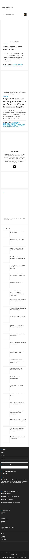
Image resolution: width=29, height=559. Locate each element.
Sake (4, 126)
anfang (3, 452)
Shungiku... (4, 537)
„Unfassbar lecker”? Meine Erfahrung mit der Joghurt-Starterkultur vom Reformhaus (17, 267)
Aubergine (16, 122)
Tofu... (3, 522)
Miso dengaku (7, 125)
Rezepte (5, 96)
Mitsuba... (3, 536)
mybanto (3, 455)
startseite (3, 552)
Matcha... (3, 512)
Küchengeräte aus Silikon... (8, 527)
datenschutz (19, 552)
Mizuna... (3, 539)
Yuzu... (3, 513)
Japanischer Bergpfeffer (10, 123)
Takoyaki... (4, 518)
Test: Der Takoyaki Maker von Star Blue (18, 316)
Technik (5, 44)
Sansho (9, 126)
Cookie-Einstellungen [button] (21, 557)
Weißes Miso (18, 66)
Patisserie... (4, 528)
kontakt (8, 552)
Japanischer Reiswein (9, 124)
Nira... (2, 535)
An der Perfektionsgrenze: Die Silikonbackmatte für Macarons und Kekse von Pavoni (17, 361)
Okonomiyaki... (5, 519)
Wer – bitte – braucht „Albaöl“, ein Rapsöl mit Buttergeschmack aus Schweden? (17, 430)
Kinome (19, 124)
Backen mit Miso (18, 64)
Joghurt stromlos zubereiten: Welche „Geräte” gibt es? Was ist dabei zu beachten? (17, 250)
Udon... (3, 521)
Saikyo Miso (10, 66)
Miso (4, 66)
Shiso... (3, 533)
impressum (13, 552)
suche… (3, 458)
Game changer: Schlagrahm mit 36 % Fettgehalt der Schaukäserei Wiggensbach (17, 413)
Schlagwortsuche (7, 464)
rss (15, 554)
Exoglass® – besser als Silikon (16, 282)
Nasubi (14, 125)
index (12, 554)
